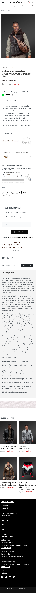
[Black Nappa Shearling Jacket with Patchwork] (8, 432)
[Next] (31, 36)
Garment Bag (13, 217)
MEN (8, 10)
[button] (17, 251)
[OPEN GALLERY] (18, 36)
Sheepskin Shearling (27, 237)
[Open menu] (3, 2)
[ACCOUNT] (33, 2)
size (3, 187)
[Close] (27, 6)
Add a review (27, 265)
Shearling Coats (16, 237)
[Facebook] (2, 577)
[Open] (33, 5)
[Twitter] (6, 577)
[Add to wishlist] (30, 232)
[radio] (3, 192)
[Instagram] (10, 577)
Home (2, 10)
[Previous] (5, 36)
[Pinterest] (14, 577)
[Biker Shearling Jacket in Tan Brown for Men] (8, 468)
